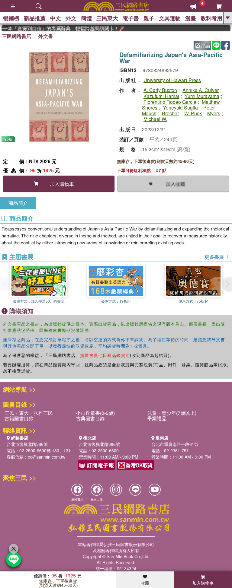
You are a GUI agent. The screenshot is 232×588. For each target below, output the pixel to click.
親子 (148, 18)
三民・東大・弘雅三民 (29, 412)
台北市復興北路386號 (27, 444)
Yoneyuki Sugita (180, 107)
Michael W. (155, 119)
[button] (227, 284)
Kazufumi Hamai (161, 96)
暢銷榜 (11, 18)
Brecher (170, 113)
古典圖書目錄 (90, 418)
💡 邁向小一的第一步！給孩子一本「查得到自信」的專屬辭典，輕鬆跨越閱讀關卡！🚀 (59, 28)
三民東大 (107, 18)
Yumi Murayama (202, 96)
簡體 (86, 18)
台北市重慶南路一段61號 (174, 444)
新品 (35, 18)
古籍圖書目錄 (19, 418)
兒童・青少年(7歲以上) (171, 412)
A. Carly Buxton (160, 90)
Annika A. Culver (200, 90)
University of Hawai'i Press (172, 80)
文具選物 (170, 18)
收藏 (145, 583)
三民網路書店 (16, 36)
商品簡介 (18, 202)
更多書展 (215, 257)
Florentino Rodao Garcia (169, 101)
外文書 (45, 36)
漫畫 (190, 18)
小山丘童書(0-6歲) (95, 412)
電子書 (131, 18)
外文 (71, 18)
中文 (55, 18)
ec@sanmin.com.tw (46, 457)
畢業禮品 (156, 418)
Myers (213, 113)
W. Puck (193, 113)
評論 (205, 45)
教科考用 (211, 18)
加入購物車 (203, 583)
